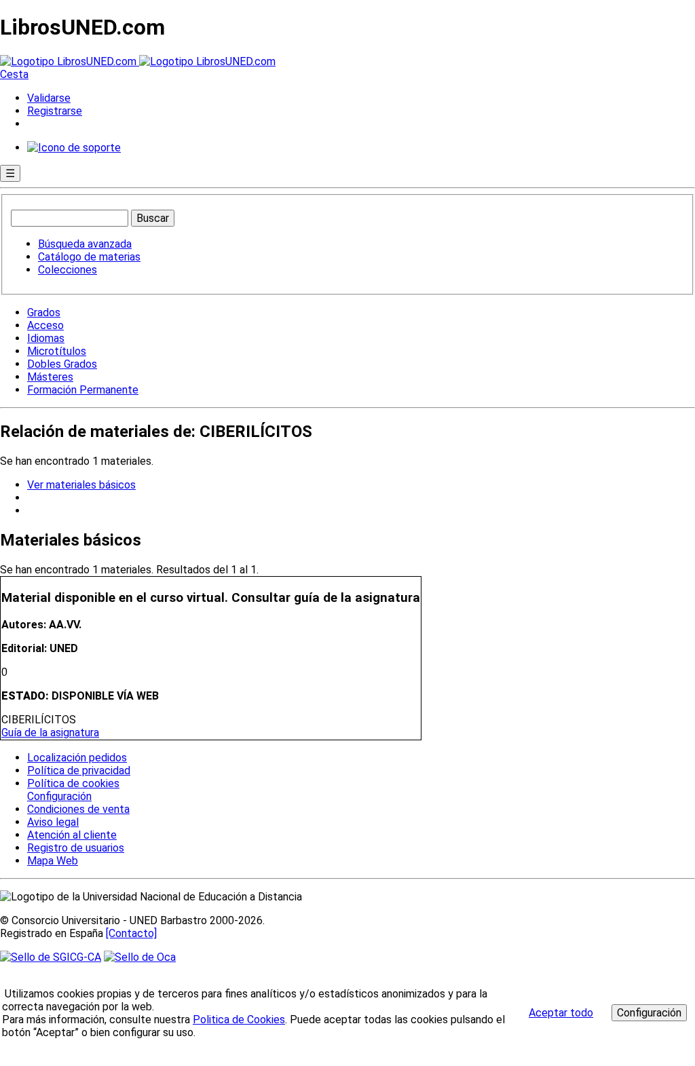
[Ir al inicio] (138, 61)
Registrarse (54, 110)
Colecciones (67, 269)
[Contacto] (131, 933)
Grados (43, 312)
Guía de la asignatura (50, 732)
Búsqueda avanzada (85, 243)
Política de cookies (73, 783)
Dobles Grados (62, 364)
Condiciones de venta (78, 809)
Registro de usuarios (75, 847)
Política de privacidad (78, 770)
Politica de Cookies (239, 1019)
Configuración (58, 797)
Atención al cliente (72, 835)
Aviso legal (53, 822)
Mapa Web (52, 860)
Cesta (14, 74)
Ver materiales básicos (81, 484)
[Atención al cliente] (74, 147)
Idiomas (45, 338)
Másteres (50, 376)
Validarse (49, 98)
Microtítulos (56, 351)
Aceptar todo (561, 1012)
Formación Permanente (82, 389)
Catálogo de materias (89, 256)
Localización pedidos (77, 757)
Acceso (45, 325)
